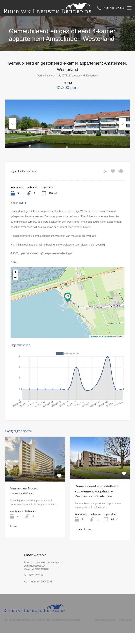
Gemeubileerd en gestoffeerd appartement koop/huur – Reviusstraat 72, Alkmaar (97, 491)
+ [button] (15, 272)
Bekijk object (35, 472)
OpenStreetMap (106, 336)
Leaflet (93, 336)
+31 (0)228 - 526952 (112, 8)
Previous (12, 123)
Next (122, 123)
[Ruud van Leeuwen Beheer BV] (47, 11)
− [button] (15, 277)
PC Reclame (124, 619)
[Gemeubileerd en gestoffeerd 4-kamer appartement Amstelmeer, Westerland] (67, 298)
